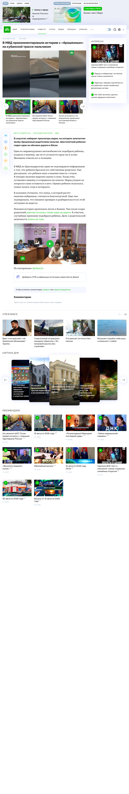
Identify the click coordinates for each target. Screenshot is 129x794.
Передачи (71, 29)
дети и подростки (22, 133)
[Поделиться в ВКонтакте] (6, 142)
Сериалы (83, 29)
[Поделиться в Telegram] (6, 135)
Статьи (52, 29)
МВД (57, 133)
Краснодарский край (42, 133)
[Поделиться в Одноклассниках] (6, 148)
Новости (42, 29)
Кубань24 (38, 268)
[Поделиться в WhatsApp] (6, 154)
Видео (61, 29)
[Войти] (119, 29)
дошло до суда (35, 219)
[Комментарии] (6, 168)
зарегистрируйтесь (62, 290)
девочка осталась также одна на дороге (48, 212)
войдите (46, 290)
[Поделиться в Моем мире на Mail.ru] (6, 161)
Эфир (14, 29)
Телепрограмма (27, 29)
